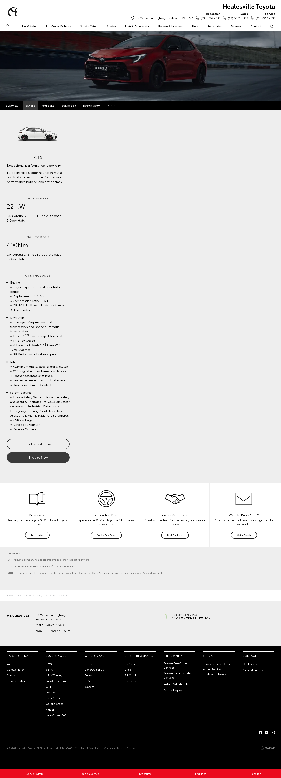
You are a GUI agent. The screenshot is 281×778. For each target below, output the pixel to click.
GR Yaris (129, 664)
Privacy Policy (94, 748)
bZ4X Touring (54, 675)
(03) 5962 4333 (210, 16)
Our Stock (68, 105)
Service (111, 26)
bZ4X (49, 669)
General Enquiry (253, 670)
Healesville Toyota (248, 6)
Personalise (214, 26)
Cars (37, 595)
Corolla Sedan (16, 681)
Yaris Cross (53, 698)
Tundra (89, 675)
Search (271, 26)
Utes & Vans (95, 656)
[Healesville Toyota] (12, 11)
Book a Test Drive (38, 443)
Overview (12, 105)
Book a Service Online (217, 664)
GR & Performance (139, 656)
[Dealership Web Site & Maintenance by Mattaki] (268, 748)
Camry (11, 675)
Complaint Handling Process (119, 748)
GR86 (128, 669)
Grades (30, 105)
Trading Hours (59, 630)
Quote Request (174, 690)
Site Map (80, 748)
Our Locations (252, 664)
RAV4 (49, 664)
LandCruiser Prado (57, 681)
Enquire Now (92, 105)
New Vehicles (29, 26)
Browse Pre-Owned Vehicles (176, 665)
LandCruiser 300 (56, 715)
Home (7, 25)
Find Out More (175, 535)
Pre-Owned (173, 656)
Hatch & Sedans (19, 656)
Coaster (90, 687)
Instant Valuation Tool (177, 684)
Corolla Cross (54, 704)
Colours (48, 105)
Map (38, 630)
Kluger (50, 709)
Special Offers (89, 26)
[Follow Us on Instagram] (273, 732)
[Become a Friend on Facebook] (260, 732)
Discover (236, 26)
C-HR (49, 687)
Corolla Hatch (15, 669)
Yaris (10, 664)
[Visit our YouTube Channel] (267, 732)
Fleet (195, 26)
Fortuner (51, 692)
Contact (256, 26)
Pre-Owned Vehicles (58, 26)
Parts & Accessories (137, 26)
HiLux (88, 664)
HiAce (89, 681)
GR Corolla (50, 595)
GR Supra (130, 681)
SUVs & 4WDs (56, 656)
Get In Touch (244, 535)
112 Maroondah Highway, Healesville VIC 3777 (164, 18)
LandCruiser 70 (94, 669)
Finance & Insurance (170, 26)
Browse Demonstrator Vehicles (178, 675)
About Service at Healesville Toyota (215, 671)
